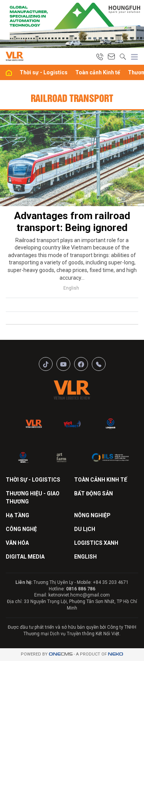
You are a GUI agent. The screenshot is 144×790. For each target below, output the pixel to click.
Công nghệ (21, 529)
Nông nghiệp (92, 515)
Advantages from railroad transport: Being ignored (72, 221)
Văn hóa (17, 543)
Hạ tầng (17, 515)
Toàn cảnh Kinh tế (97, 72)
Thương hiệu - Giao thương (33, 497)
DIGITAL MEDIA (25, 557)
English (71, 288)
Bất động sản (93, 493)
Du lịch (84, 529)
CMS (61, 654)
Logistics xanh (96, 543)
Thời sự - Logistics (44, 72)
